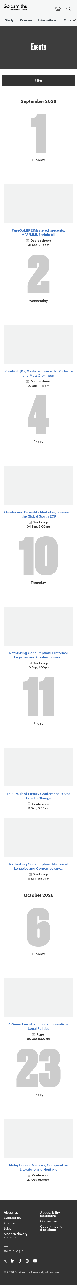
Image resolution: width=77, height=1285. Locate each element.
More (67, 20)
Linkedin (12, 1261)
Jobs (7, 1228)
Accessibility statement (50, 1214)
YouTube (35, 1261)
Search (68, 8)
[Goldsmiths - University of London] (15, 7)
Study (9, 20)
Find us (9, 1223)
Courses (26, 20)
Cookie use (48, 1221)
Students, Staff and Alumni (57, 8)
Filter (39, 80)
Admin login (14, 1250)
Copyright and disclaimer (51, 1228)
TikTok (20, 1261)
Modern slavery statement (15, 1235)
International (47, 20)
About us (11, 1212)
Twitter (5, 1261)
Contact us (12, 1217)
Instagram (27, 1261)
